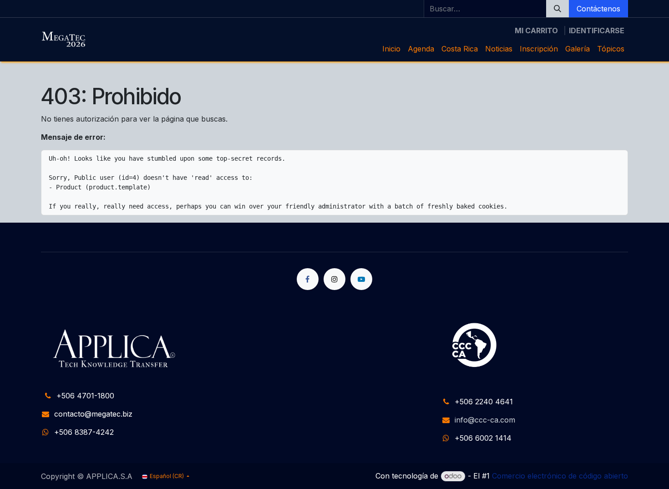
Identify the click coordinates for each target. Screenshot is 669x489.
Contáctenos (598, 8)
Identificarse (596, 30)
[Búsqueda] (557, 8)
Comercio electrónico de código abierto (560, 475)
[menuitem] (391, 49)
